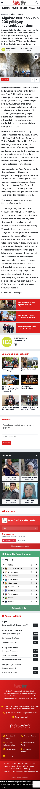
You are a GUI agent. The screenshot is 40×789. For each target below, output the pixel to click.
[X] (14, 726)
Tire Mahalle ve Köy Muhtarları (12, 771)
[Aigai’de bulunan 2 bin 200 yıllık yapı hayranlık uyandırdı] (20, 65)
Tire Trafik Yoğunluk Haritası (9, 744)
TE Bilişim (25, 777)
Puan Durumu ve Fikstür (28, 744)
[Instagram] (18, 726)
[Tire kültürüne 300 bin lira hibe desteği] (10, 401)
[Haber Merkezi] (7, 342)
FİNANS (23, 8)
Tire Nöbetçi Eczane (31, 771)
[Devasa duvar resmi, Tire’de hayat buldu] (29, 362)
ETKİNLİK (12, 766)
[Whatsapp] (26, 726)
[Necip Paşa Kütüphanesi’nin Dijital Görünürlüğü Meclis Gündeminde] (10, 380)
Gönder (6, 443)
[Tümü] (37, 456)
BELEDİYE (12, 769)
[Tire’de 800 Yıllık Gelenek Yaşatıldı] (10, 362)
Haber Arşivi (10, 756)
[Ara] (37, 2)
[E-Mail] (15, 345)
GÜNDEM (5, 8)
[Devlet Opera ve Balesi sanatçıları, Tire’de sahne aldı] (29, 401)
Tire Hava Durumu (30, 736)
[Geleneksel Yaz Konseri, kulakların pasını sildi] (29, 380)
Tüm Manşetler (11, 749)
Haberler (4, 14)
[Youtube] (22, 726)
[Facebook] (10, 726)
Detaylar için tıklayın (20, 608)
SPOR (6, 766)
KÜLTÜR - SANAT (17, 14)
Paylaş (6, 79)
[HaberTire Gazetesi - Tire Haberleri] (19, 2)
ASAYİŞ (15, 8)
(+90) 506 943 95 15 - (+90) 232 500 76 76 (21, 713)
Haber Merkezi (20, 340)
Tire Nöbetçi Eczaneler (9, 737)
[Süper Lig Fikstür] (37, 616)
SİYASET (19, 766)
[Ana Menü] (2, 3)
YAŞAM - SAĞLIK (29, 764)
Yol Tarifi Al (22, 540)
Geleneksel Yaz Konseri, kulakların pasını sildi (28, 388)
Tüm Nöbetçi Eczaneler (21, 546)
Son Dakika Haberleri (26, 750)
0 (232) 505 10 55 (10, 540)
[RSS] (29, 726)
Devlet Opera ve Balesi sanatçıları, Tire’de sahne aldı (29, 409)
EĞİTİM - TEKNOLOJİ (23, 769)
